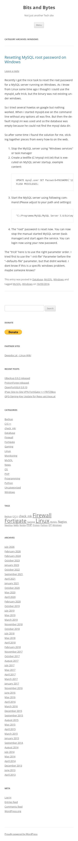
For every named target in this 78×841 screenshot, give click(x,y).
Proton (36, 525)
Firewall (9, 437)
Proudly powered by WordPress (21, 834)
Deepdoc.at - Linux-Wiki (18, 355)
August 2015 (11, 720)
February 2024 (13, 556)
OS (6, 469)
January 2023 (12, 565)
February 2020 (13, 601)
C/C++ (8, 423)
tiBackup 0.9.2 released (17, 378)
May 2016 (10, 697)
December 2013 (13, 765)
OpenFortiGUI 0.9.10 (16, 387)
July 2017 (9, 665)
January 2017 (12, 683)
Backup (9, 419)
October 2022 (12, 569)
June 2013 (10, 770)
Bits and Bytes (39, 7)
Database (37, 279)
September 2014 (14, 743)
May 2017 (10, 670)
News (8, 464)
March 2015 (11, 733)
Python (9, 483)
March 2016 (11, 706)
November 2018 (14, 624)
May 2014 (10, 756)
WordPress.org (13, 811)
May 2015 (10, 724)
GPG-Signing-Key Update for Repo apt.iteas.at (30, 396)
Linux (8, 451)
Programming (12, 478)
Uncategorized (13, 487)
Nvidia (23, 525)
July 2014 (9, 752)
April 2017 (10, 674)
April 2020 (10, 597)
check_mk (10, 428)
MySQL (48, 279)
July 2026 (9, 547)
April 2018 (10, 642)
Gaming (9, 446)
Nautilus (9, 525)
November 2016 (14, 688)
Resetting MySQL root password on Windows (35, 59)
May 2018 (10, 638)
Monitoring (11, 455)
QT (50, 525)
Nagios (62, 521)
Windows (58, 279)
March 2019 (11, 619)
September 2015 (14, 715)
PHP (7, 474)
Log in (8, 797)
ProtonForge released (17, 382)
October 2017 (12, 656)
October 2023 (12, 560)
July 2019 (9, 610)
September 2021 (14, 574)
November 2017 (14, 651)
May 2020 (10, 592)
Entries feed (11, 802)
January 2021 (12, 583)
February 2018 (13, 647)
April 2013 (10, 774)
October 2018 (12, 629)
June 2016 (10, 692)
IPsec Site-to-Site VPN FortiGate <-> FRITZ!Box (30, 392)
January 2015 (12, 738)
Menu (39, 25)
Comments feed (14, 806)
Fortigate (10, 442)
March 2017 (11, 679)
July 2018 (9, 633)
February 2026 (13, 551)
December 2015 (13, 711)
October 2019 (12, 606)
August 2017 (11, 660)
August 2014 (11, 747)
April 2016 (10, 701)
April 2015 (10, 729)
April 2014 (10, 761)
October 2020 (12, 588)
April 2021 (10, 578)
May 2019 (10, 615)
